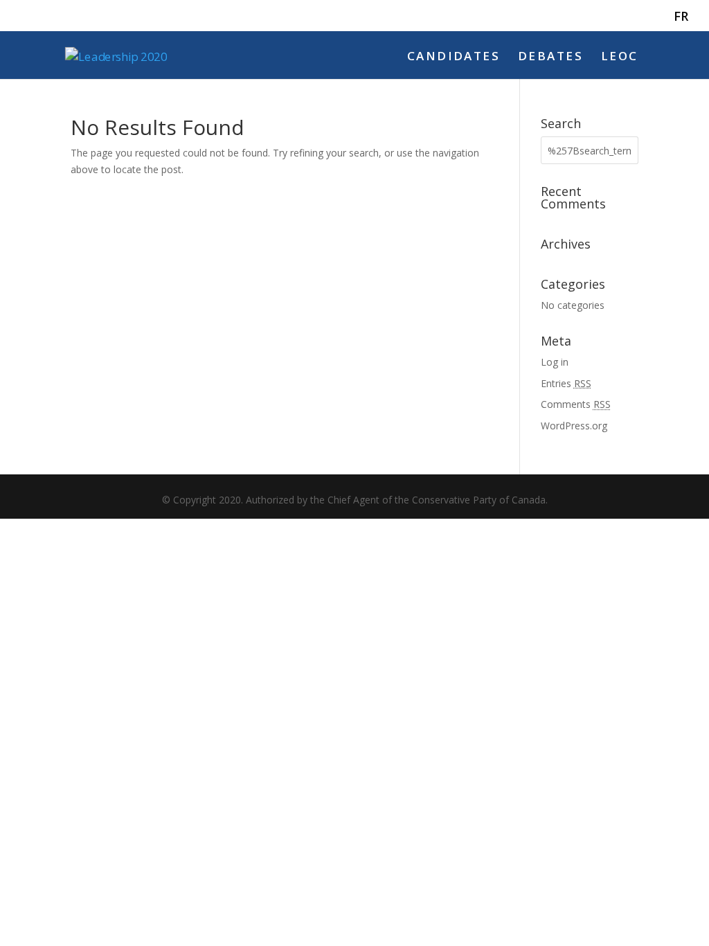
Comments (576, 404)
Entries (566, 383)
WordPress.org (574, 425)
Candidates (453, 57)
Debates (550, 57)
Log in (554, 361)
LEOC (619, 57)
